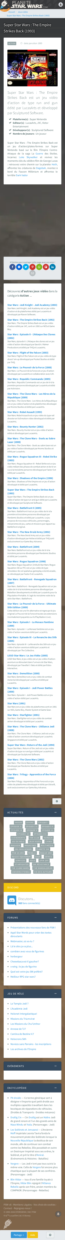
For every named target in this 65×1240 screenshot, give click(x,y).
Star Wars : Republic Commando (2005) (29, 379)
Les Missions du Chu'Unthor (25, 1023)
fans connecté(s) (29, 900)
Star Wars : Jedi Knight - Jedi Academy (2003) (32, 305)
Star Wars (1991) (16, 703)
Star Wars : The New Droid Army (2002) (28, 532)
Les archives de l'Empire (23, 1049)
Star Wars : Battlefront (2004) (23, 546)
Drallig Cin (15, 1117)
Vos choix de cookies (44, 1204)
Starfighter (22, 864)
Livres (49, 841)
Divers (30, 822)
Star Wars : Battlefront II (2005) (24, 508)
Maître (47, 1117)
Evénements (18, 837)
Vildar (23, 1183)
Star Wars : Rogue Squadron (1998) (26, 561)
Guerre (39, 153)
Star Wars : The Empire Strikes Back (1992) (31, 319)
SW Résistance (41, 864)
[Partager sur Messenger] (19, 267)
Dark (18, 175)
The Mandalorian (42, 868)
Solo (32, 860)
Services (20, 860)
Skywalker (32, 157)
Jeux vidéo (35, 841)
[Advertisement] (32, 220)
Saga (37, 856)
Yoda (29, 1124)
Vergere (14, 1163)
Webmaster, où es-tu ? (22, 941)
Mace (13, 1124)
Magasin (15, 845)
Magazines (30, 845)
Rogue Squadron (21, 856)
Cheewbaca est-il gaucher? (24, 961)
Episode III (32, 826)
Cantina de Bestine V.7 (22, 1034)
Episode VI (47, 830)
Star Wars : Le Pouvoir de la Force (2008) (29, 367)
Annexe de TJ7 (18, 1028)
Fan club (34, 837)
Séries (48, 856)
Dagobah (41, 168)
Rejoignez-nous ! (23, 1208)
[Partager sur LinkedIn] (52, 267)
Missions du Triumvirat (22, 1018)
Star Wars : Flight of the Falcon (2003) (27, 352)
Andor (18, 822)
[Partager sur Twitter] (26, 267)
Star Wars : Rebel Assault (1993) (24, 412)
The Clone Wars (20, 868)
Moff (12, 1133)
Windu (19, 1124)
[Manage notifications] (58, 1214)
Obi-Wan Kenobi (23, 849)
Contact (8, 1208)
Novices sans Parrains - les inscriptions (30, 1044)
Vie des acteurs (43, 872)
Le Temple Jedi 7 (19, 1003)
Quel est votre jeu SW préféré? (26, 971)
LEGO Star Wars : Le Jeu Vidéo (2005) (27, 655)
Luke (21, 157)
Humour (48, 837)
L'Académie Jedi (18, 1008)
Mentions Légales (22, 1204)
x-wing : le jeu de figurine (23, 966)
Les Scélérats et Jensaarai (24, 1129)
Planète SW (42, 849)
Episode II (16, 826)
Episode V (32, 830)
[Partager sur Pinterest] (32, 267)
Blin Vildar (15, 1179)
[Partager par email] (32, 273)
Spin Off (44, 860)
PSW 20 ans (18, 853)
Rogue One (46, 853)
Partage (18, 1235)
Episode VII (23, 834)
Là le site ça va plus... (21, 946)
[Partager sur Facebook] (12, 267)
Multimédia (47, 845)
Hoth (54, 164)
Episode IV (47, 826)
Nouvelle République (21, 1140)
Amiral (40, 1155)
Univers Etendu (21, 872)
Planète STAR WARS (29, 4)
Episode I (43, 822)
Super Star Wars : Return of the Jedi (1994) (31, 745)
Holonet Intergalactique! (23, 1013)
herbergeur (16, 956)
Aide (32, 1235)
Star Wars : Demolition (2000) (23, 673)
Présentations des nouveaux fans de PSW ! (33, 927)
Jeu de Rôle (18, 841)
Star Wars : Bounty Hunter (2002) (25, 426)
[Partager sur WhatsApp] (39, 267)
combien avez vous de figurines (27, 951)
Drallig (32, 1117)
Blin (29, 1183)
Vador (24, 175)
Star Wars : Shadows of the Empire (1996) (30, 478)
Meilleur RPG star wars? (23, 976)
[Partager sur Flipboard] (46, 267)
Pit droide (15, 1097)
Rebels (32, 853)
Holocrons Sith (18, 1039)
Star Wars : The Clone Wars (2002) (25, 759)
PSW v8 (7, 1204)
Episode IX (16, 830)
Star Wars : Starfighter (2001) (23, 715)
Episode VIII (40, 834)
